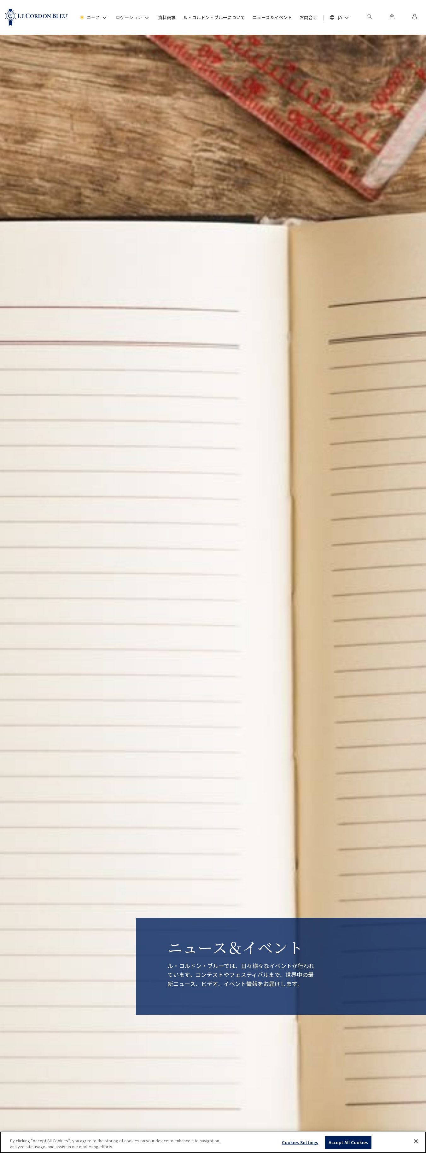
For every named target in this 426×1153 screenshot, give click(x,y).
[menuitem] (369, 17)
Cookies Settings (300, 1142)
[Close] (416, 1141)
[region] (213, 1142)
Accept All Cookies (348, 1142)
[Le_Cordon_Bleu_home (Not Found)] (36, 17)
